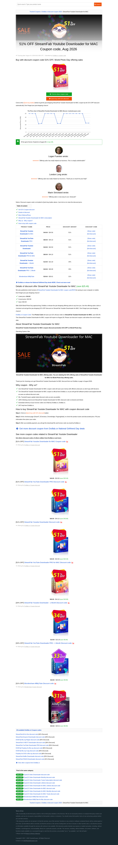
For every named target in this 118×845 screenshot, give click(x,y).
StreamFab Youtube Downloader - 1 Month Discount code (45, 603)
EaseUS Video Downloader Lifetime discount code (39, 783)
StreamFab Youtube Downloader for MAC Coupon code (45, 441)
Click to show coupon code (59, 94)
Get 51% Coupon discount (26, 209)
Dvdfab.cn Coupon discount (32, 445)
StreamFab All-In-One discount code (27, 734)
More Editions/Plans (24, 215)
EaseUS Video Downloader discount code (37, 774)
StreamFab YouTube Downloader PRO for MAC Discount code (47, 562)
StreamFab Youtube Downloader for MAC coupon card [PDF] (56, 290)
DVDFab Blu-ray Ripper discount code (27, 740)
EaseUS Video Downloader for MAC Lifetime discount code (42, 785)
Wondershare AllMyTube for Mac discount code (38, 799)
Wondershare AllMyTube (26, 276)
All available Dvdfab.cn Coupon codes (28, 730)
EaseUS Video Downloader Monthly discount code (39, 777)
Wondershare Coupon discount (33, 687)
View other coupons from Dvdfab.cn (29, 762)
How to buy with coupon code (27, 223)
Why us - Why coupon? (25, 220)
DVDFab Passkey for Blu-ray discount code (29, 748)
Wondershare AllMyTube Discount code (39, 683)
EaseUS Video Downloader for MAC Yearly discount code (41, 794)
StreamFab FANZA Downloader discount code (30, 759)
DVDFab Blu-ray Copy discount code (27, 751)
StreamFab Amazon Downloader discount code (30, 737)
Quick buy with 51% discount (60, 98)
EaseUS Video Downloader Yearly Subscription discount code (43, 780)
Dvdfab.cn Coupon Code (23, 314)
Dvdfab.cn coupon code (59, 55)
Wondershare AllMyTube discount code (36, 796)
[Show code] (91, 231)
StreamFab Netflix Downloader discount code (30, 756)
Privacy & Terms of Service (32, 833)
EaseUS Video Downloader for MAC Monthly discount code (42, 791)
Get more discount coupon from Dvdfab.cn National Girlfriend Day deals (52, 428)
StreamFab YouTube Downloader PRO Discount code (44, 482)
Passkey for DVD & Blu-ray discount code (28, 753)
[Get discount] (91, 234)
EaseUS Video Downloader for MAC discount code (39, 788)
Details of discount (24, 212)
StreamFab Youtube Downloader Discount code (42, 522)
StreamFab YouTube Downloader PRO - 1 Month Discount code (48, 643)
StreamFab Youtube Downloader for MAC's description (35, 218)
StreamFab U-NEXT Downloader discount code (30, 742)
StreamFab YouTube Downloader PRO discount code (32, 745)
